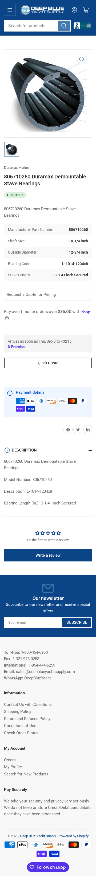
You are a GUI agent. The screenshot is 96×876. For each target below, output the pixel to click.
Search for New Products (26, 774)
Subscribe (76, 622)
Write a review (48, 555)
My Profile (13, 766)
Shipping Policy (17, 711)
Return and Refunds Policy (27, 718)
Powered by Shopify (74, 836)
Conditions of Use (20, 725)
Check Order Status (21, 732)
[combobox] (37, 26)
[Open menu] (10, 10)
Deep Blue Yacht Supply (38, 836)
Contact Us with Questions (28, 704)
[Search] (64, 25)
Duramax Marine (16, 168)
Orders (10, 760)
